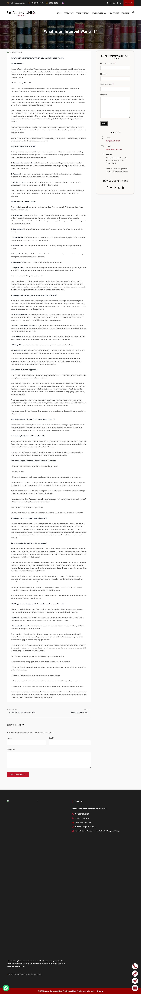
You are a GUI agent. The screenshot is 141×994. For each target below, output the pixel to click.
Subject (104, 95)
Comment (11, 750)
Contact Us (128, 3)
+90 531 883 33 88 (37, 3)
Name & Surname (108, 63)
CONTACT (125, 13)
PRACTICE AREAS (82, 13)
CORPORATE (68, 13)
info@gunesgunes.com (17, 3)
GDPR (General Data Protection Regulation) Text (25, 974)
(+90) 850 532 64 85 (82, 814)
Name (9, 738)
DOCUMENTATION (99, 13)
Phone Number (107, 84)
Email (51, 738)
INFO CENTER (113, 13)
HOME (59, 13)
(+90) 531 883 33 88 (113, 141)
